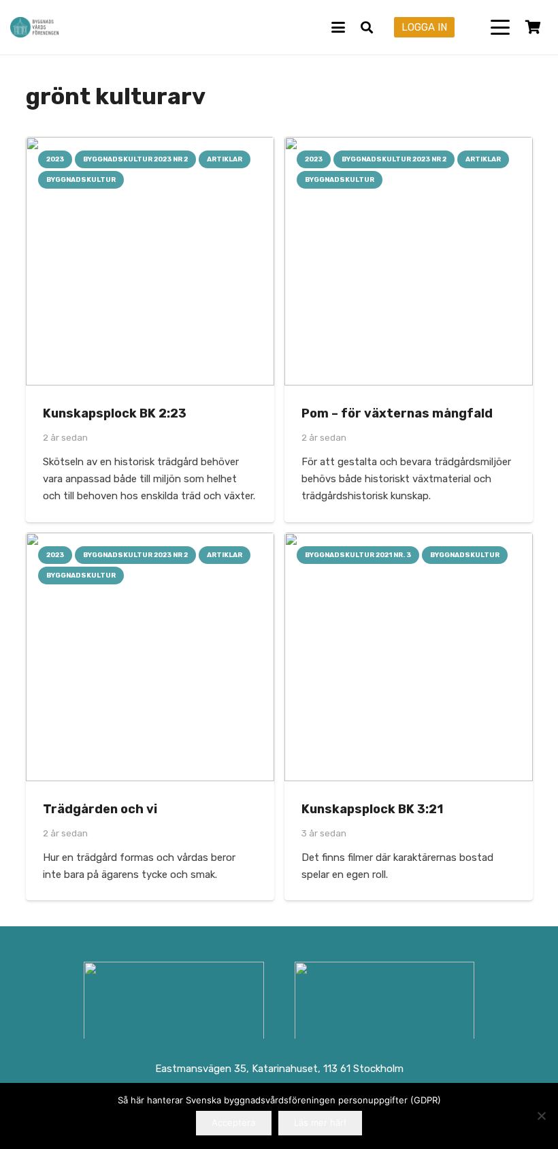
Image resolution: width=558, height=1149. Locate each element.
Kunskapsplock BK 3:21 (372, 809)
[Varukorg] (533, 27)
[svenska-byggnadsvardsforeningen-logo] (34, 27)
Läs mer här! (320, 1122)
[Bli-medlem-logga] (385, 1002)
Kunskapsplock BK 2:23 (114, 413)
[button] (338, 27)
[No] (541, 1115)
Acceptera (233, 1122)
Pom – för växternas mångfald (397, 413)
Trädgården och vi (100, 809)
